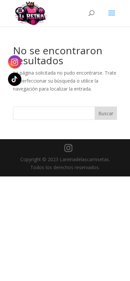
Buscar (105, 113)
